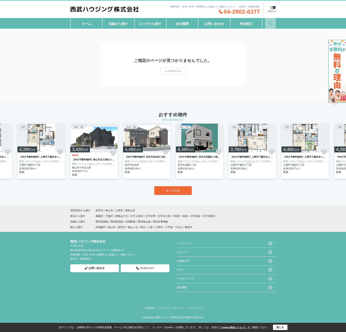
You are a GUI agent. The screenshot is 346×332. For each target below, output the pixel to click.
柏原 (185, 216)
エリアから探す (150, 24)
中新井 (177, 216)
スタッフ (182, 252)
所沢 (142, 227)
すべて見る (173, 190)
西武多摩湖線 (160, 221)
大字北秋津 (208, 216)
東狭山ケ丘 (122, 216)
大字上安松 (137, 216)
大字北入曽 (164, 216)
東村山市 (130, 210)
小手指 (168, 227)
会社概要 (182, 24)
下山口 (178, 227)
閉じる (280, 327)
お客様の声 (183, 260)
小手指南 (195, 216)
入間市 (119, 210)
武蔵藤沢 (101, 227)
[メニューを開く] (270, 23)
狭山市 (109, 210)
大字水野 (150, 216)
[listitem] (94, 151)
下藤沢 (109, 216)
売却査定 (246, 24)
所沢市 (99, 210)
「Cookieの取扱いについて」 (233, 327)
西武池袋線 (102, 221)
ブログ (180, 269)
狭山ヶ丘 (133, 227)
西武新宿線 (117, 221)
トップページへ (173, 71)
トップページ (184, 243)
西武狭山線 (144, 221)
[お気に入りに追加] (7, 152)
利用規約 (150, 308)
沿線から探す (118, 24)
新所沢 (121, 227)
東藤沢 (100, 216)
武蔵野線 (130, 221)
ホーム (86, 24)
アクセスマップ (185, 278)
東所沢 (188, 227)
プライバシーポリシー (172, 308)
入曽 (150, 227)
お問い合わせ (214, 24)
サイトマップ (196, 308)
